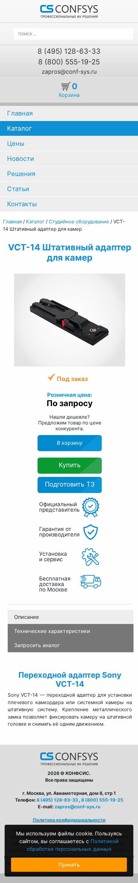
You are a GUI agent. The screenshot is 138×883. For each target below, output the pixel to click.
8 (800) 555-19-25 (69, 62)
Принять (69, 864)
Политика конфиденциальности (69, 820)
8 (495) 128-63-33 (69, 51)
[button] (120, 279)
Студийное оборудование (79, 221)
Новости (20, 159)
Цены (15, 143)
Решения (21, 174)
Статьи (18, 189)
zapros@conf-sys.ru (69, 71)
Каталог (19, 128)
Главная (20, 113)
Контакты (22, 204)
